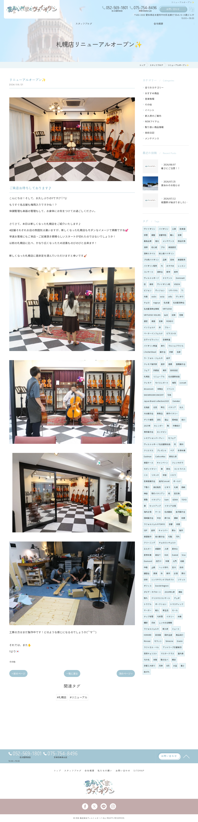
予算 (167, 561)
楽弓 (163, 345)
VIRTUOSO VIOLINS (152, 315)
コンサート (148, 271)
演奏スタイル (149, 253)
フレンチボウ (177, 462)
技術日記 (149, 132)
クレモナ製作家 (150, 364)
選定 (146, 321)
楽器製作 (147, 536)
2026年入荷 (170, 592)
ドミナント (167, 278)
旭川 (183, 419)
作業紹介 (176, 425)
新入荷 (165, 628)
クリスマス (148, 450)
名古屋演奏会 (178, 302)
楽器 (153, 321)
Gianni (180, 641)
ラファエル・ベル (151, 647)
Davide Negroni (162, 585)
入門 (174, 561)
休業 (179, 616)
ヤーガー (147, 610)
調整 (153, 235)
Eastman (147, 456)
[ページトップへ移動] (186, 756)
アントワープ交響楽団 (172, 647)
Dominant (180, 278)
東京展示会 (148, 431)
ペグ (172, 450)
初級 (182, 561)
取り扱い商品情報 (154, 127)
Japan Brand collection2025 (156, 401)
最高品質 (147, 241)
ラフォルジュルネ (151, 628)
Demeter (176, 401)
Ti (182, 290)
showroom (149, 388)
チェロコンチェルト (167, 542)
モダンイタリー (150, 468)
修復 (164, 475)
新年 (168, 271)
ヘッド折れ (163, 567)
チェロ (147, 302)
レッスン (181, 265)
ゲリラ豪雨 (148, 419)
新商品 (160, 413)
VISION (177, 284)
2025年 (147, 425)
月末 (153, 622)
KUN (166, 555)
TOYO (184, 499)
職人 (172, 235)
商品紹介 (179, 635)
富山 (166, 419)
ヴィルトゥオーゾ (151, 278)
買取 (146, 499)
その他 (12, 661)
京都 (171, 352)
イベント (149, 110)
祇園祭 (158, 548)
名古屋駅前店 (174, 376)
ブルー (167, 327)
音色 (172, 259)
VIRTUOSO (167, 308)
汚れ (178, 536)
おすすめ (170, 265)
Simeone (169, 641)
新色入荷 (173, 456)
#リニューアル (78, 697)
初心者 (154, 247)
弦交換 (177, 493)
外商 (146, 296)
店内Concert (164, 481)
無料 (181, 444)
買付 (183, 573)
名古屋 (166, 302)
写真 (169, 395)
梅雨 (174, 382)
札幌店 (147, 376)
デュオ (177, 598)
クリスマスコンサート (160, 598)
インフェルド (149, 327)
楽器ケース (148, 462)
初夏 (183, 518)
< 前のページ (18, 673)
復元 (157, 241)
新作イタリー (172, 413)
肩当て (158, 555)
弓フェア (172, 438)
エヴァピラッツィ (151, 339)
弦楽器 (182, 228)
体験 (155, 659)
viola (162, 296)
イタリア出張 (170, 505)
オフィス (147, 585)
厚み (174, 530)
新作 (168, 573)
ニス (146, 475)
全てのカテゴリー (154, 87)
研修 (146, 579)
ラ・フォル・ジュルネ (153, 358)
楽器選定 (172, 247)
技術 (181, 567)
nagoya (156, 302)
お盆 (175, 665)
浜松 (159, 419)
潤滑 (155, 573)
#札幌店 (62, 697)
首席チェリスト (150, 653)
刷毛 (168, 468)
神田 (146, 493)
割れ (146, 598)
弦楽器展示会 (149, 481)
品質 (164, 259)
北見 (155, 407)
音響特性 (162, 235)
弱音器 (158, 635)
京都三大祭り (149, 665)
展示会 (163, 352)
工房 (174, 228)
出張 (176, 573)
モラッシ (158, 641)
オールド (177, 481)
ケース (158, 511)
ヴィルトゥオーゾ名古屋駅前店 (157, 444)
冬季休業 (181, 450)
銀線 (176, 518)
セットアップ (155, 505)
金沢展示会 (180, 511)
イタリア (172, 407)
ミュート (176, 628)
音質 (179, 235)
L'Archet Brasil (150, 352)
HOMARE (147, 635)
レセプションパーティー (154, 438)
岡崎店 (175, 419)
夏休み (175, 548)
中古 (159, 518)
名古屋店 (168, 511)
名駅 (179, 352)
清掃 (146, 247)
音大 (174, 567)
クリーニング (149, 542)
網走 (174, 659)
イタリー (170, 616)
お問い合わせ (172, 9)
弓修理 (160, 616)
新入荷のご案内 (153, 115)
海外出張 (147, 511)
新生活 (165, 610)
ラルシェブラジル (175, 345)
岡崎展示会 (148, 518)
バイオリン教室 (150, 345)
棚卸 (146, 622)
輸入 (157, 610)
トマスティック (176, 604)
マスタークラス (167, 653)
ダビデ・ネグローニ (152, 592)
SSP (145, 530)
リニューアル (159, 376)
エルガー (147, 548)
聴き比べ (164, 659)
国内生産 (168, 635)
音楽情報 (149, 98)
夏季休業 (147, 555)
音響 (170, 524)
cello (170, 296)
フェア (147, 370)
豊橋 (170, 364)
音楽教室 (166, 339)
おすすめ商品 (152, 93)
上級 (153, 567)
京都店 (156, 370)
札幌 (176, 487)
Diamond (148, 561)
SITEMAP (138, 770)
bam (167, 499)
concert (183, 382)
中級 (146, 567)
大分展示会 (148, 413)
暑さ (182, 665)
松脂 (170, 536)
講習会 (147, 573)
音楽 (161, 321)
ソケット (181, 579)
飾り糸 (167, 518)
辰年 (176, 271)
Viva (183, 555)
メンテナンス (152, 138)
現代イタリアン (158, 493)
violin (153, 296)
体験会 (160, 388)
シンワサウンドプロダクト (162, 579)
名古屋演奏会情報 (151, 308)
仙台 (166, 315)
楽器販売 (181, 259)
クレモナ (147, 382)
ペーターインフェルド (153, 333)
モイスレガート (161, 382)
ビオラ (167, 487)
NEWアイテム (152, 121)
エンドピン (161, 431)
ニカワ (173, 475)
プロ (162, 247)
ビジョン (147, 290)
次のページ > (126, 673)
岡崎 (183, 487)
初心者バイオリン (166, 253)
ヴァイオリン (149, 228)
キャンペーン (162, 462)
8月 (167, 665)
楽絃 (151, 284)
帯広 (162, 407)
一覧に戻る (72, 673)
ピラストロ (171, 333)
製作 (181, 530)
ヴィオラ (179, 296)
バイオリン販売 (150, 265)
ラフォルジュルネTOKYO (154, 524)
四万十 (159, 561)
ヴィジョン (160, 290)
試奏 (173, 315)
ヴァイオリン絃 (163, 284)
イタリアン (156, 499)
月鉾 (161, 665)
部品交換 (181, 241)
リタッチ (155, 475)
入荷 (166, 548)
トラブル (147, 604)
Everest (175, 555)
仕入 (181, 407)
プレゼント (161, 450)
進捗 (163, 364)
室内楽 (180, 653)
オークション (160, 604)
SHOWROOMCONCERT (154, 395)
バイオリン (163, 228)
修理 (146, 235)
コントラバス (179, 468)
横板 (180, 592)
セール (175, 610)
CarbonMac (160, 456)
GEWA (175, 499)
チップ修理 (148, 616)
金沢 (168, 358)
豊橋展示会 (180, 364)
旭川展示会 (160, 536)
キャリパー (163, 530)
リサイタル (173, 290)
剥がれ (147, 671)
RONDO (169, 321)
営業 (181, 315)
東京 (164, 370)
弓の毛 (147, 659)
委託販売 (157, 487)
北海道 (147, 407)
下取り (147, 487)
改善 (178, 524)
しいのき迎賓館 (165, 622)
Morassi (147, 641)
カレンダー (158, 425)
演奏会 (160, 271)
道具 (153, 530)
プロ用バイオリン (151, 259)
